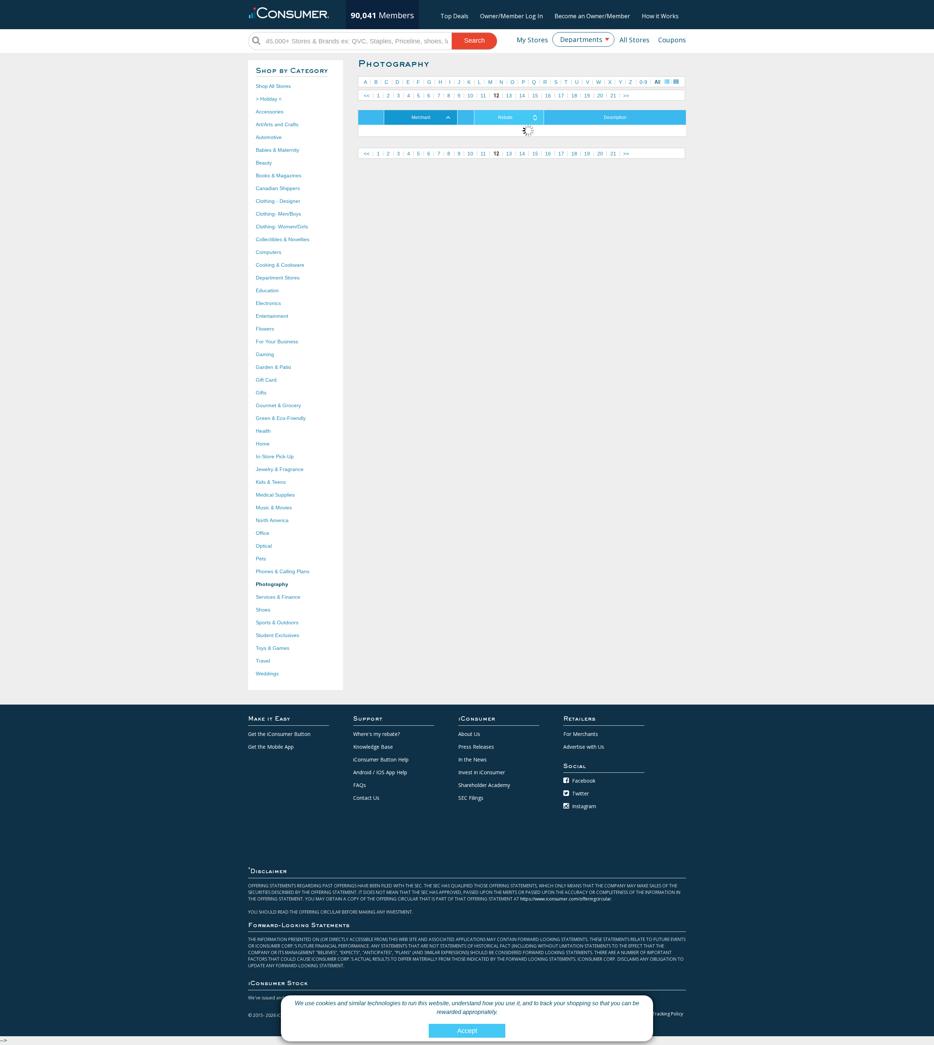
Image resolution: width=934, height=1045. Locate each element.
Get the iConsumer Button (279, 733)
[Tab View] (676, 81)
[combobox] (583, 39)
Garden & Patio (273, 367)
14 (522, 96)
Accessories (269, 112)
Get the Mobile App (271, 746)
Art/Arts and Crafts (277, 124)
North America (272, 520)
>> (626, 96)
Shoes (263, 610)
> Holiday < (269, 99)
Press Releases (476, 746)
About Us (469, 733)
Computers (268, 252)
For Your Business (277, 341)
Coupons (672, 39)
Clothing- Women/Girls (282, 227)
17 (561, 96)
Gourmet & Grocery (278, 405)
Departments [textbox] (581, 39)
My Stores (532, 39)
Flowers (265, 329)
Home (263, 444)
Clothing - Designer (278, 201)
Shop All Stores (273, 86)
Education (267, 290)
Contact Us (366, 797)
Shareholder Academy (484, 785)
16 (548, 96)
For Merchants (580, 733)
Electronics (268, 303)
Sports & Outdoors (277, 622)
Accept (467, 1030)
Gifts (261, 393)
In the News (472, 759)
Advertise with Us (583, 746)
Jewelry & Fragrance (280, 469)
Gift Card (266, 380)
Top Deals (454, 16)
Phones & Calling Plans (282, 571)
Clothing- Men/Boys (278, 214)
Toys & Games (272, 648)
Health (263, 431)
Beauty (264, 163)
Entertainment (272, 316)
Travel (263, 661)
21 (613, 96)
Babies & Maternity (277, 150)
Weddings (267, 673)
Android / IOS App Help (380, 772)
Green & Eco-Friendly (281, 418)
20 (600, 96)
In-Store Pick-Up (275, 456)
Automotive (269, 137)
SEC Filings (470, 797)
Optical (264, 546)
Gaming (265, 354)
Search (474, 40)
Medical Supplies (275, 495)
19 (587, 96)
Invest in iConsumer (481, 772)
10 (470, 96)
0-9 (643, 82)
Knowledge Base (373, 746)
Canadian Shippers (278, 188)
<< (367, 96)
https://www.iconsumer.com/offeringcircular (565, 899)
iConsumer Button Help (381, 759)
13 (509, 96)
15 (535, 96)
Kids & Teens (271, 482)
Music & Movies (274, 507)
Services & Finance (278, 597)
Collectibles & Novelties (282, 239)
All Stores (634, 39)
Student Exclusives (277, 635)
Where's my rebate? (376, 733)
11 (483, 96)
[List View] (666, 81)
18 (574, 96)
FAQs (359, 785)
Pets (261, 559)
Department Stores (278, 278)
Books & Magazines (278, 175)
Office (262, 533)
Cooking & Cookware (280, 265)
